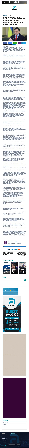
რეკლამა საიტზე (5, 422)
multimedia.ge (9, 244)
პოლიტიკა (9, 15)
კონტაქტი (4, 424)
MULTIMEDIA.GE (5, 15)
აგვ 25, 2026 (6, 272)
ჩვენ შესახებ (4, 426)
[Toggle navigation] (3, 7)
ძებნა (4, 277)
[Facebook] (3, 246)
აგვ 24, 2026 (14, 272)
